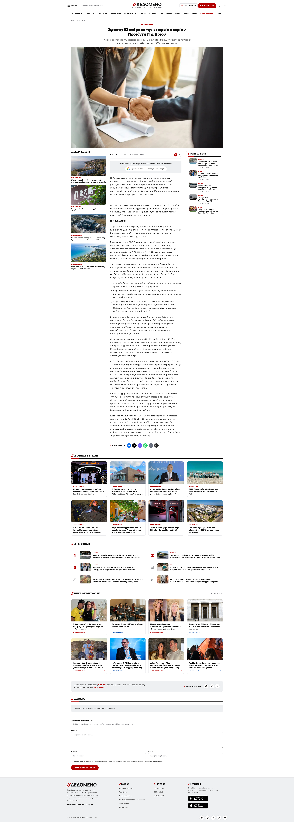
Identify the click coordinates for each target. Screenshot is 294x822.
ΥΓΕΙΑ (186, 14)
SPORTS (152, 14)
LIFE (161, 14)
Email (151, 751)
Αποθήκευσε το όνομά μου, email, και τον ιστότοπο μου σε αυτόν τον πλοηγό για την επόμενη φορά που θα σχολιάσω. (118, 761)
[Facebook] (129, 445)
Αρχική (73, 20)
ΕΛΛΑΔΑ (90, 14)
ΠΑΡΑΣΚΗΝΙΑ (78, 14)
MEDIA (169, 14)
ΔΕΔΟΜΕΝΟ (99, 688)
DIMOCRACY (159, 796)
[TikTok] (213, 817)
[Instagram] (211, 686)
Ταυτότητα (123, 792)
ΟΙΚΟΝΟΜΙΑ (116, 14)
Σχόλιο (74, 730)
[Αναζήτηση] (225, 5)
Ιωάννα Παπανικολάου (119, 155)
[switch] (220, 5)
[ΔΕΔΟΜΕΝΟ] (82, 785)
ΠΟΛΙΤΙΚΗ (103, 14)
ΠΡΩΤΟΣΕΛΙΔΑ (206, 14)
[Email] (151, 445)
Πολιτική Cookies (125, 796)
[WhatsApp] (145, 445)
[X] (217, 686)
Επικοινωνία (123, 807)
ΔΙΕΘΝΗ (142, 14)
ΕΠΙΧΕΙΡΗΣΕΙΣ (130, 14)
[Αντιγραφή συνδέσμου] (156, 445)
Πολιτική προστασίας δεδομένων (132, 800)
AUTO (219, 14)
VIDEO (178, 14)
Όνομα (74, 751)
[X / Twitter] (134, 445)
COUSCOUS (158, 792)
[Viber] (140, 445)
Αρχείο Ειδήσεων (126, 788)
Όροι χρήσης (124, 803)
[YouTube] (225, 817)
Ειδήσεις (102, 685)
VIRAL (194, 14)
